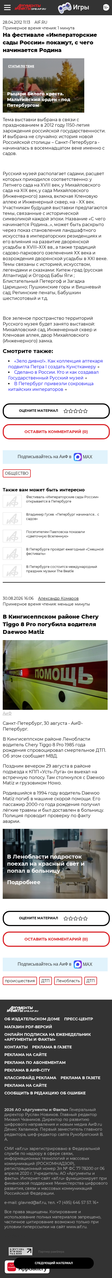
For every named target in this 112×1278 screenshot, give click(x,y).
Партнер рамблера (51, 1251)
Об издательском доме (32, 1019)
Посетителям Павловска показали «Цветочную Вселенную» (55, 534)
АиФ (7, 713)
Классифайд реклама (30, 1077)
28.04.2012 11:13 (16, 22)
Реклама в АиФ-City (27, 1070)
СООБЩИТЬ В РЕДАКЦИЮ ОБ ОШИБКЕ (45, 1093)
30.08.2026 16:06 (18, 598)
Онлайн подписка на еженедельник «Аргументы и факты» (47, 1037)
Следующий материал (54, 1263)
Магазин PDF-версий (28, 1026)
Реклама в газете (52, 1047)
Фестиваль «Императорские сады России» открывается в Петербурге (62, 499)
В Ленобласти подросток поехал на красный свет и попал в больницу (46, 863)
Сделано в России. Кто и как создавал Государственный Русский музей (53, 375)
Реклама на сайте (25, 1054)
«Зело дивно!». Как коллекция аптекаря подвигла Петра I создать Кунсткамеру (55, 363)
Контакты (16, 1047)
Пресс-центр (78, 1019)
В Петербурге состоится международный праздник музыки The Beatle (61, 569)
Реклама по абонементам (35, 1062)
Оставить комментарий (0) (56, 431)
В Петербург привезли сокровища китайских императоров (51, 386)
